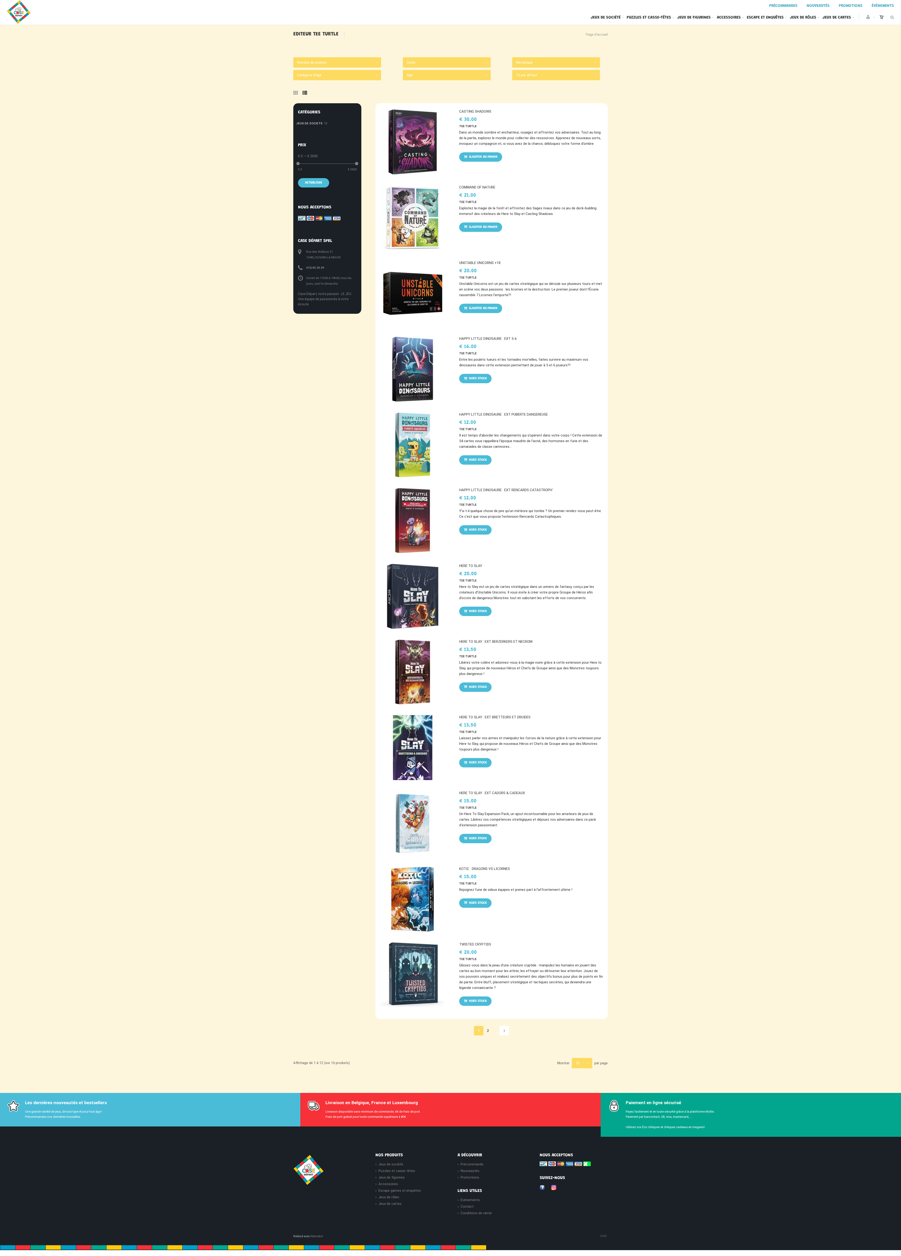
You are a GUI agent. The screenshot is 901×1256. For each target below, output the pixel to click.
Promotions (470, 1177)
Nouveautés (470, 1171)
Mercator (317, 1236)
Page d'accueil (597, 34)
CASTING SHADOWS (475, 111)
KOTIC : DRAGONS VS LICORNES (484, 869)
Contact (467, 1206)
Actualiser (313, 182)
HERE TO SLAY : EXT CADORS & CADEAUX (492, 793)
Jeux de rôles (803, 17)
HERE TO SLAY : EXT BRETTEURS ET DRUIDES (495, 717)
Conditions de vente (476, 1213)
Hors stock (477, 378)
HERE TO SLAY (470, 566)
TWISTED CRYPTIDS (475, 944)
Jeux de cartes (836, 17)
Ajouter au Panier (482, 157)
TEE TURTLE (468, 126)
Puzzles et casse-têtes (649, 17)
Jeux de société (606, 17)
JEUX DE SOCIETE (309, 123)
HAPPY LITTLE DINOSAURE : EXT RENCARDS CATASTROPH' (506, 490)
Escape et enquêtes (765, 17)
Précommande (472, 1164)
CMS (603, 1236)
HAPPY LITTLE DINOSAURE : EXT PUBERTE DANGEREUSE (503, 414)
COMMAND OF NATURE (477, 187)
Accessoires (729, 17)
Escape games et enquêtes (399, 1190)
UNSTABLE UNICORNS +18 (479, 263)
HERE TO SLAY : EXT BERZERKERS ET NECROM (495, 641)
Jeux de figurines (694, 17)
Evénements (470, 1200)
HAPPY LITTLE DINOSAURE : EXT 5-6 (488, 339)
